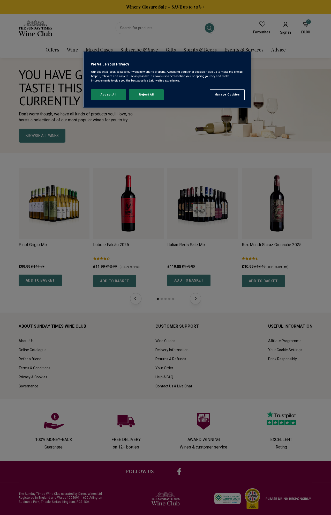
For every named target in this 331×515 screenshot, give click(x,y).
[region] (167, 80)
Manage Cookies (227, 94)
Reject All (146, 94)
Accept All (108, 94)
